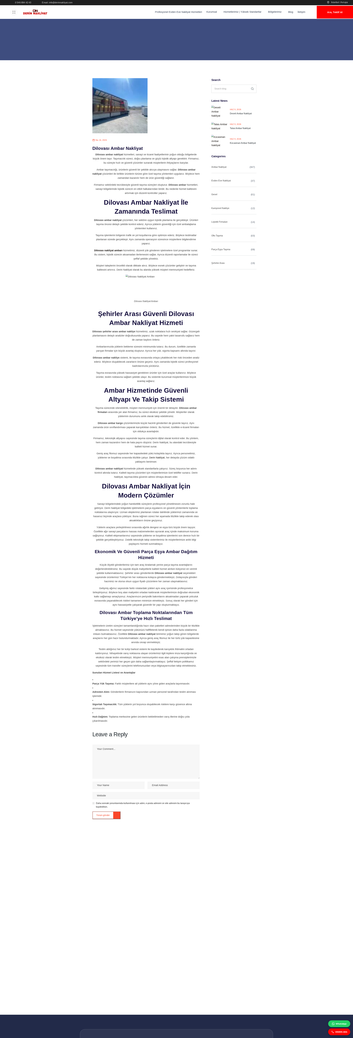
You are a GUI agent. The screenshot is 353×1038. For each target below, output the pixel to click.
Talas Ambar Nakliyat (240, 128)
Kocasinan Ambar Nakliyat (243, 143)
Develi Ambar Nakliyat (241, 113)
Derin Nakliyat (157, 457)
